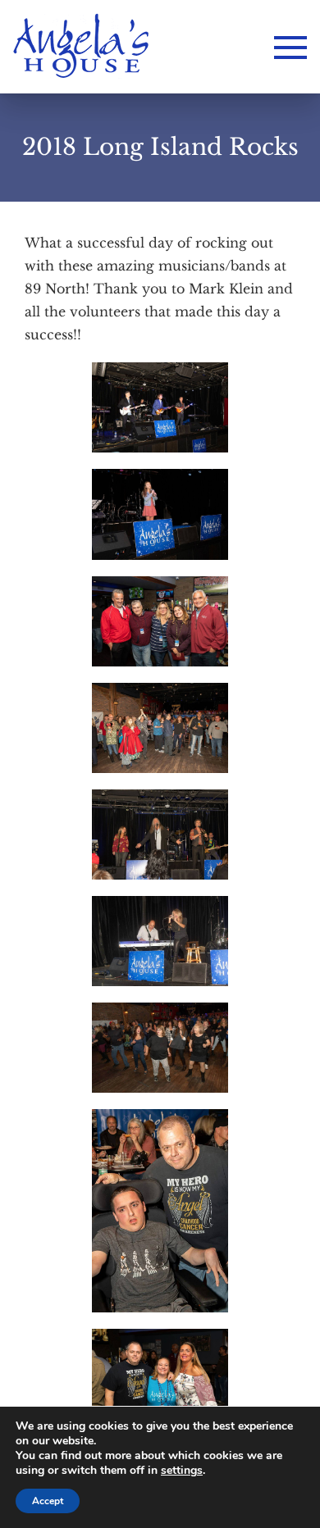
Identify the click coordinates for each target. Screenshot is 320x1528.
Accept (47, 1501)
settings (182, 1470)
